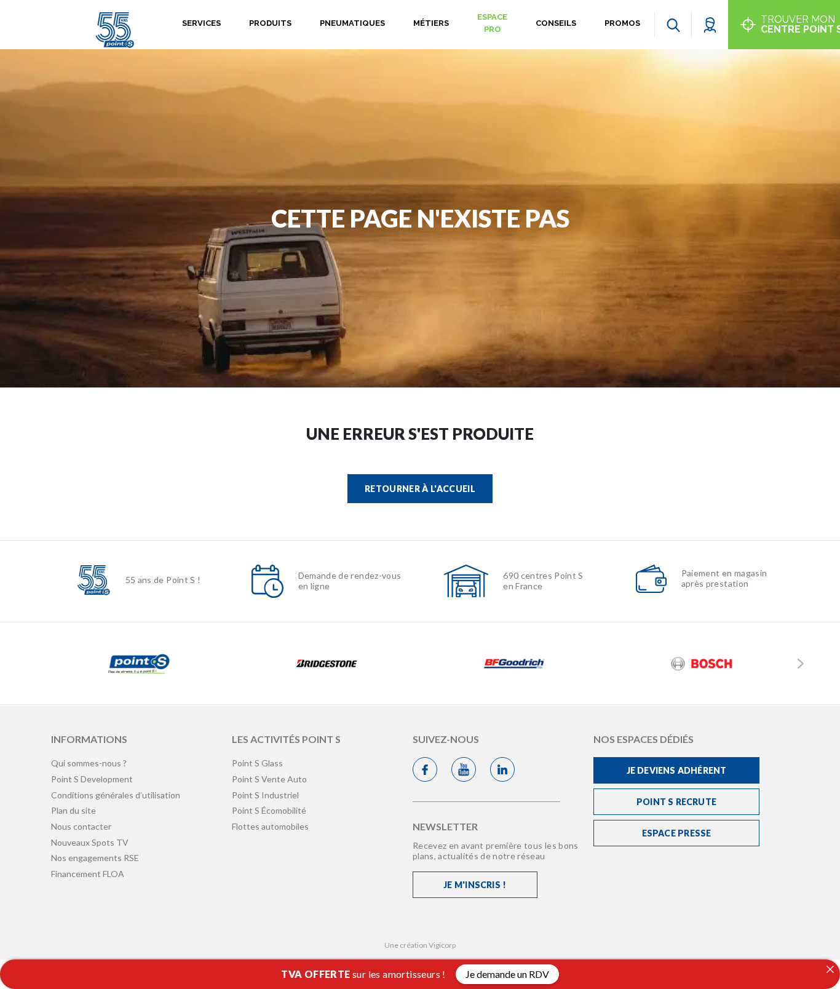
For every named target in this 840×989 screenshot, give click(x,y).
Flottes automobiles (270, 826)
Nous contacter (81, 826)
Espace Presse (676, 833)
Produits (270, 23)
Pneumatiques (352, 23)
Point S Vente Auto (269, 779)
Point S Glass (257, 763)
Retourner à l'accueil (420, 488)
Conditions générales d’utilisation (115, 795)
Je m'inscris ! (474, 885)
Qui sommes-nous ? (89, 763)
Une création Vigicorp (420, 945)
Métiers (431, 23)
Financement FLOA (87, 873)
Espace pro (492, 23)
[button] (709, 24)
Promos (622, 23)
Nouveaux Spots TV (90, 842)
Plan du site (73, 810)
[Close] (830, 969)
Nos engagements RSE (95, 857)
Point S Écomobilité (269, 810)
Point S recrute (676, 801)
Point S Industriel (265, 795)
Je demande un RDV (507, 974)
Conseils (556, 23)
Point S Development (92, 779)
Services (201, 23)
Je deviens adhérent (677, 770)
